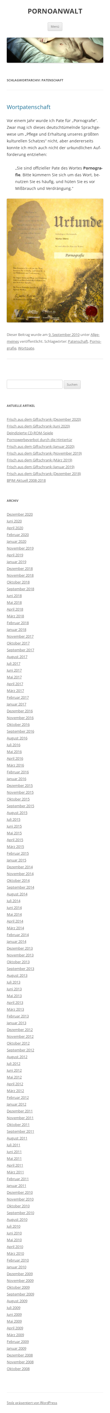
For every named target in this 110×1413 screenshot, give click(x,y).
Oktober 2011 (18, 1124)
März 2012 (15, 1090)
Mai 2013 (14, 995)
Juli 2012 (13, 1063)
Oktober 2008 (18, 1368)
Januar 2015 (16, 860)
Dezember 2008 (20, 1355)
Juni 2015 (14, 826)
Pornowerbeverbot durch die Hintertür (39, 439)
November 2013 (20, 955)
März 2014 (15, 927)
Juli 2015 (13, 819)
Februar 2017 (18, 697)
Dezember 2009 (20, 1273)
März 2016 (15, 765)
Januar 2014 (16, 941)
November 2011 (20, 1117)
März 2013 (15, 1009)
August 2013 (17, 975)
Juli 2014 (13, 900)
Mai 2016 (14, 751)
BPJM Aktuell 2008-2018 (26, 480)
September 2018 (20, 588)
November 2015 (20, 792)
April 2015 (15, 839)
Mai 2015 (14, 832)
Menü (55, 26)
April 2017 (15, 683)
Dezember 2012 (20, 1029)
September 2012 (20, 1049)
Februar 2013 (18, 1016)
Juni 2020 (14, 521)
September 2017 (20, 649)
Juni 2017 (14, 670)
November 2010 (20, 1199)
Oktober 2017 (18, 643)
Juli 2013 (13, 982)
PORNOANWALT (55, 11)
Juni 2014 (14, 907)
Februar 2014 (18, 934)
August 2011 (17, 1138)
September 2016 (20, 731)
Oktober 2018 (18, 582)
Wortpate (26, 348)
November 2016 (20, 717)
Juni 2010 (14, 1233)
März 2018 (15, 615)
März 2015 (15, 846)
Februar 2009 (18, 1341)
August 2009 (17, 1300)
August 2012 (17, 1056)
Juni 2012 (14, 1070)
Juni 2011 (14, 1151)
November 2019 (20, 548)
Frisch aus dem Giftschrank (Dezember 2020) (44, 419)
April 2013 (15, 1002)
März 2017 (15, 690)
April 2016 (15, 758)
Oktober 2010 (18, 1205)
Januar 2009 (16, 1348)
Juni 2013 (14, 988)
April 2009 (15, 1327)
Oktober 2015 (18, 799)
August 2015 (17, 812)
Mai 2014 (14, 914)
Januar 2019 (16, 561)
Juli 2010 (13, 1226)
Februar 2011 (18, 1178)
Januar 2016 (16, 778)
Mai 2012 (14, 1077)
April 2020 (15, 527)
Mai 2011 (14, 1158)
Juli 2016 (13, 744)
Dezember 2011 (20, 1111)
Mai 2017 (14, 677)
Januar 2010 (16, 1266)
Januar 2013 (16, 1022)
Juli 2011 (13, 1144)
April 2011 (15, 1165)
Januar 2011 (16, 1185)
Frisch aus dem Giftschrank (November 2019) (44, 453)
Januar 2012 (16, 1104)
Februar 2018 (18, 622)
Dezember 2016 (20, 710)
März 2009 (15, 1334)
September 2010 (20, 1212)
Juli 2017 (13, 663)
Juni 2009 (14, 1314)
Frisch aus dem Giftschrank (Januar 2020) (40, 446)
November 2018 (20, 575)
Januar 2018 (16, 629)
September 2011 (20, 1131)
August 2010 (17, 1219)
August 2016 (17, 738)
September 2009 (20, 1294)
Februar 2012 (18, 1097)
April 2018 (15, 609)
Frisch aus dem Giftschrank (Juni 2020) (38, 426)
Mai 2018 (14, 602)
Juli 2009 (13, 1307)
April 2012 (15, 1083)
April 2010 (15, 1246)
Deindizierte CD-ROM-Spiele (30, 432)
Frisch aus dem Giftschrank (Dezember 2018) (44, 473)
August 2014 (17, 894)
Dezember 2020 (20, 514)
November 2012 (20, 1036)
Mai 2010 (14, 1239)
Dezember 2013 (20, 948)
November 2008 (20, 1361)
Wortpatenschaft (28, 107)
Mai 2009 (14, 1321)
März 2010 (15, 1253)
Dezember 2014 (20, 866)
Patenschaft (78, 341)
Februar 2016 (18, 771)
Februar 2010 (18, 1260)
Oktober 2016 (18, 724)
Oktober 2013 (18, 961)
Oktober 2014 (18, 880)
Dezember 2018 (20, 568)
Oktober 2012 (18, 1043)
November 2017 (20, 636)
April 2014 (15, 921)
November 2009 (20, 1280)
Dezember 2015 (20, 785)
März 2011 (15, 1172)
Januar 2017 (16, 704)
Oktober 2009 (18, 1287)
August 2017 (17, 656)
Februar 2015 (18, 853)
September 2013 (20, 968)
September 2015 (20, 805)
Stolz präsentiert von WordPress (32, 1402)
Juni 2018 (14, 595)
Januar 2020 (16, 541)
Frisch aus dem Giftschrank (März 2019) (39, 460)
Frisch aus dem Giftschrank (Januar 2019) (40, 466)
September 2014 (20, 887)
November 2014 (20, 873)
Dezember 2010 (20, 1192)
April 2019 (15, 554)
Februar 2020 (18, 534)
